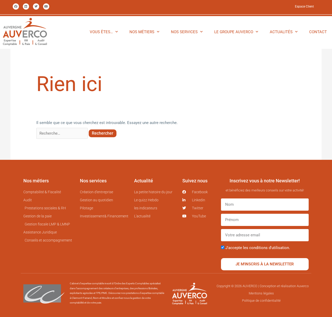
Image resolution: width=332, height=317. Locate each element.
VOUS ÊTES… (101, 32)
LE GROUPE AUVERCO (233, 32)
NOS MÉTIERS (141, 32)
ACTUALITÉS (281, 32)
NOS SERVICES (184, 32)
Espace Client (304, 6)
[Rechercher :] (62, 133)
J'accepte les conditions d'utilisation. (257, 247)
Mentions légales (261, 293)
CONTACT (318, 32)
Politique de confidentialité (261, 300)
